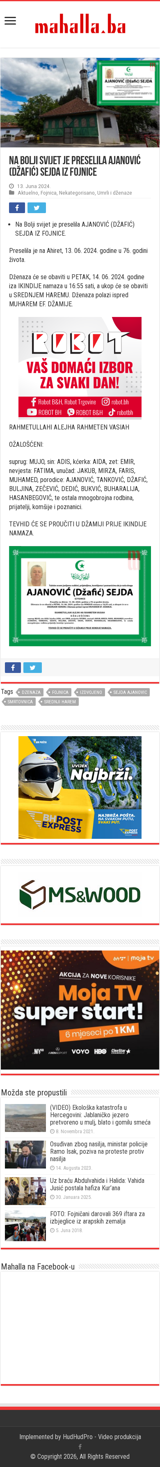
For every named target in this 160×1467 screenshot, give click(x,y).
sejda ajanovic (130, 692)
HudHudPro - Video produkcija (102, 1437)
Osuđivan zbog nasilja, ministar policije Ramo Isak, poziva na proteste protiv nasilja (99, 1151)
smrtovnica (20, 702)
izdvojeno (91, 692)
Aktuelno (28, 192)
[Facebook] (80, 1447)
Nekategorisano (77, 192)
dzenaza (31, 692)
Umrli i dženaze (114, 192)
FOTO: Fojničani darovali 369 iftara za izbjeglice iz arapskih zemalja (97, 1217)
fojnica (60, 692)
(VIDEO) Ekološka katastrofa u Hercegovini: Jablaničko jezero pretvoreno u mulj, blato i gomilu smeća (100, 1115)
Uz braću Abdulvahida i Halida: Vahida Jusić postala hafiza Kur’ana (97, 1184)
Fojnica (49, 192)
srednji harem (60, 702)
